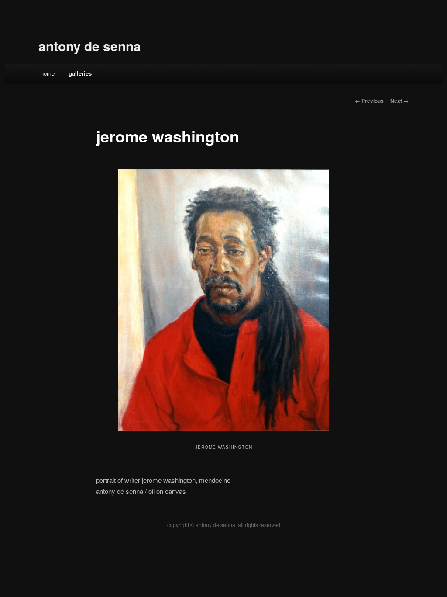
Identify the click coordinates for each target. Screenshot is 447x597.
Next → (399, 100)
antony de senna (89, 45)
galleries (80, 73)
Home (48, 73)
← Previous (369, 100)
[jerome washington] (223, 300)
